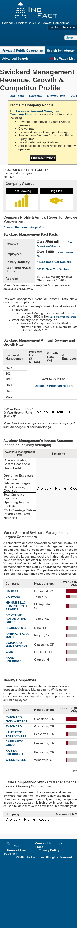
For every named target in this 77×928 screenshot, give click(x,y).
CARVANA (13, 596)
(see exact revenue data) (63, 317)
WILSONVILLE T (17, 760)
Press (39, 847)
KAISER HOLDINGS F (15, 752)
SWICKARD (14, 726)
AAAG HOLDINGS (13, 659)
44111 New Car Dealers (53, 269)
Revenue (35, 95)
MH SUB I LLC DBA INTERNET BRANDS (17, 606)
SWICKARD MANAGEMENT (16, 644)
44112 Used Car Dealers (54, 262)
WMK (9, 652)
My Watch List (64, 58)
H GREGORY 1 (16, 628)
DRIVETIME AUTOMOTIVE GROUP (16, 618)
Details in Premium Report (54, 385)
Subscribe (68, 27)
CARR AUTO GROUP (14, 743)
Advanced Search (15, 58)
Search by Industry (61, 50)
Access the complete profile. (24, 227)
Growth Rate (56, 95)
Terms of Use (16, 850)
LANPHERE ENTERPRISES (16, 733)
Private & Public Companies (22, 50)
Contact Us (43, 843)
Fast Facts (16, 95)
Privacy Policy (49, 850)
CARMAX (12, 591)
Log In (54, 27)
